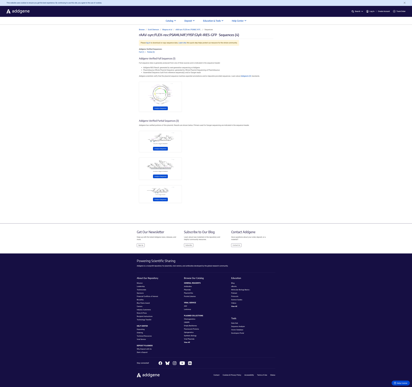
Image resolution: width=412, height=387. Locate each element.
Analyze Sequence (160, 108)
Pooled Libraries (190, 296)
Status (272, 375)
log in (148, 43)
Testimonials (141, 290)
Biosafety (140, 300)
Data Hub (234, 323)
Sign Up (140, 245)
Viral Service (141, 339)
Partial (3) (151, 52)
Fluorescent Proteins (191, 329)
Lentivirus (187, 309)
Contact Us (236, 245)
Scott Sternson (153, 30)
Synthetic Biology (190, 336)
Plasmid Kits (188, 293)
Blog (232, 283)
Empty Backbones (190, 326)
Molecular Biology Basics (240, 290)
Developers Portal (237, 333)
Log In (372, 11)
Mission (140, 283)
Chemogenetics (189, 319)
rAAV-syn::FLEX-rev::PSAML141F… (188, 30)
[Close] (403, 2)
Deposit (188, 20)
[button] (357, 11)
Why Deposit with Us (144, 349)
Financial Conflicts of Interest (147, 296)
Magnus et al (167, 30)
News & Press (142, 313)
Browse (142, 30)
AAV (185, 306)
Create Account (384, 11)
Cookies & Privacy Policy (232, 375)
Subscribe (188, 245)
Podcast (234, 293)
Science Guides (236, 300)
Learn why (182, 43)
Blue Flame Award (143, 303)
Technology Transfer (144, 320)
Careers (139, 306)
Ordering (140, 333)
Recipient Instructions (144, 316)
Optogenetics (189, 332)
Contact (216, 375)
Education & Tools (212, 20)
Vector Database (237, 330)
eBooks (234, 286)
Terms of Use (262, 375)
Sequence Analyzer (238, 326)
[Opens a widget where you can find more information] (401, 383)
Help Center (238, 20)
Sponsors (140, 293)
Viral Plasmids (189, 339)
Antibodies (188, 286)
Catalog (169, 20)
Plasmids (187, 290)
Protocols (234, 296)
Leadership (141, 286)
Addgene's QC (246, 76)
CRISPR (186, 322)
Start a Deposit (142, 352)
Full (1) (141, 52)
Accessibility (249, 375)
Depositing (141, 329)
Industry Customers (144, 310)
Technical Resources (144, 336)
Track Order (401, 11)
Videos (233, 303)
